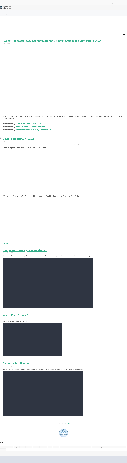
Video (124, 27)
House (50, 447)
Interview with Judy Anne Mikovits (30, 126)
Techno (22, 447)
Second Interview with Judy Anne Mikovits (33, 129)
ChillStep (95, 447)
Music (11, 447)
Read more (6, 243)
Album (82, 447)
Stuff (124, 34)
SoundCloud (75, 447)
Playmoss (56, 447)
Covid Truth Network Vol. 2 (18, 138)
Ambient (88, 447)
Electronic (36, 447)
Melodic (3, 449)
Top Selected (115, 447)
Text (124, 19)
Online (62, 447)
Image (124, 30)
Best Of (68, 447)
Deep (101, 447)
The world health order (16, 363)
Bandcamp (123, 447)
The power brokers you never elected (25, 250)
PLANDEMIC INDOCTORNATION (28, 123)
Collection (29, 447)
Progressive (44, 447)
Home (3, 11)
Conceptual (107, 447)
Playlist (16, 447)
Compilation (4, 447)
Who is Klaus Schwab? (15, 315)
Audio (124, 23)
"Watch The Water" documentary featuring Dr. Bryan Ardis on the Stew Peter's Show (52, 40)
